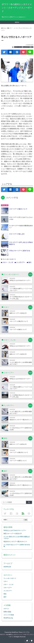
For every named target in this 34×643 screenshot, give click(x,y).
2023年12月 (7, 566)
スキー (6, 581)
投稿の (7, 611)
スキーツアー (8, 587)
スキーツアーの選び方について (19, 321)
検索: (5, 520)
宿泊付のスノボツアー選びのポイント (21, 419)
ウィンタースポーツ (8, 259)
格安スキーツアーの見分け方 (18, 313)
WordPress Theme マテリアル (20, 632)
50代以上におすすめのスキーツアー (20, 280)
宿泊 (5, 594)
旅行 (32, 47)
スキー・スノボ (18, 47)
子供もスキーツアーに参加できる (19, 250)
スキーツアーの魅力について (18, 209)
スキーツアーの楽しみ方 (16, 234)
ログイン (6, 608)
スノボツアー (26, 47)
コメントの (9, 614)
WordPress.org (8, 618)
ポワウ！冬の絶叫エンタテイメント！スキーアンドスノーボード (17, 7)
